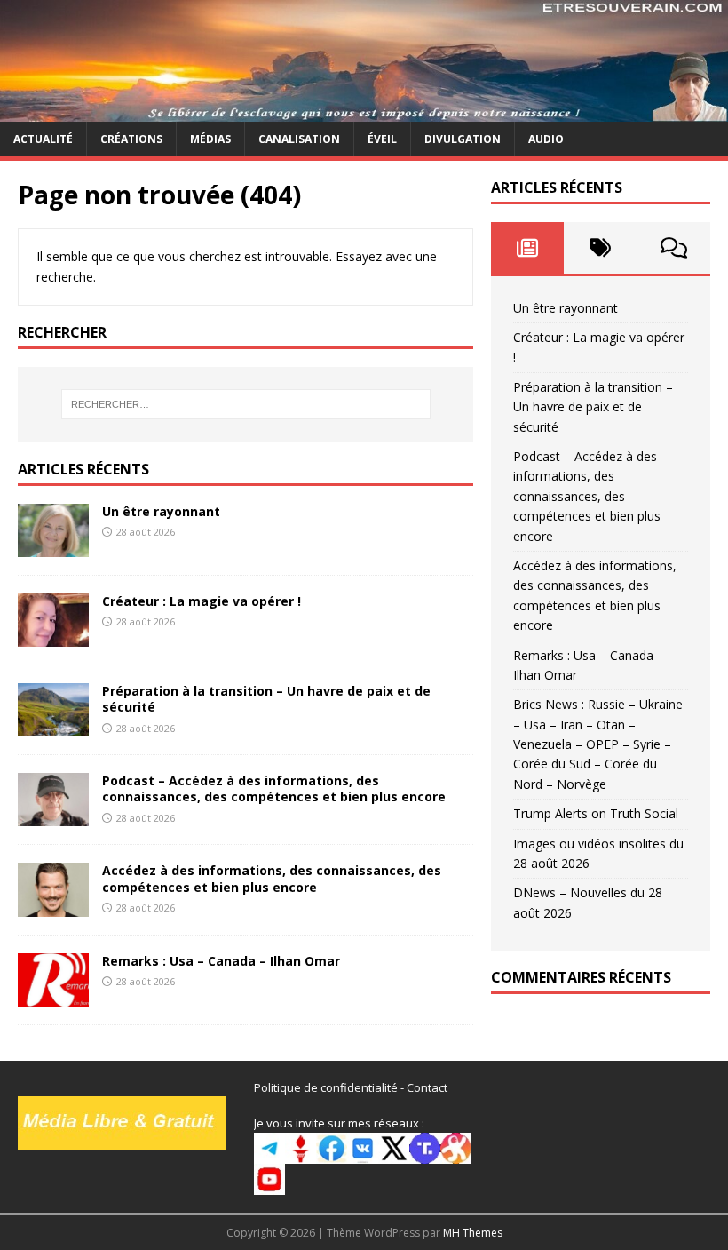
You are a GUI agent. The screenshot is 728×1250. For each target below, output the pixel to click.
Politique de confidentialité (326, 1087)
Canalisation (299, 139)
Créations (131, 139)
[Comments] (673, 248)
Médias (210, 139)
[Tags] (600, 248)
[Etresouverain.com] (364, 110)
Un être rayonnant (161, 511)
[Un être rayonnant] (53, 546)
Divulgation (462, 139)
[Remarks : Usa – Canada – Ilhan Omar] (53, 995)
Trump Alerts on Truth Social (595, 813)
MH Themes (472, 1232)
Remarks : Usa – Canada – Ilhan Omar (221, 960)
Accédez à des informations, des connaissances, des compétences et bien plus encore (271, 878)
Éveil (382, 139)
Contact (427, 1087)
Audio (546, 139)
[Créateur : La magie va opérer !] (53, 636)
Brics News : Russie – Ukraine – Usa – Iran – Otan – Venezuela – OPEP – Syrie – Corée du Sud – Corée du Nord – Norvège (598, 744)
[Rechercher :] (246, 404)
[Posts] (527, 248)
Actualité (43, 139)
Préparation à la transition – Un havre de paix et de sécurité (266, 698)
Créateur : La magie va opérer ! (201, 601)
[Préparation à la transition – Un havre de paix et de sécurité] (53, 726)
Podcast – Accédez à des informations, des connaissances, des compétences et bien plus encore (274, 788)
